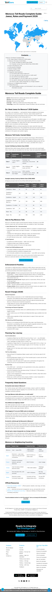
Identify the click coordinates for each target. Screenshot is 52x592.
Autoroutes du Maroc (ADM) (14, 485)
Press (7, 551)
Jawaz (8, 489)
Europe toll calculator (41, 551)
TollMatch (21, 567)
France (7, 462)
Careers (8, 549)
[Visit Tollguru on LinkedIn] (26, 581)
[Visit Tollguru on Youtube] (24, 581)
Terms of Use (42, 508)
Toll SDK (21, 549)
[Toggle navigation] (46, 2)
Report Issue (26, 502)
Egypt (7, 472)
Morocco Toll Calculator (26, 260)
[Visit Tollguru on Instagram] (29, 581)
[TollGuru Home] (9, 2)
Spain (7, 455)
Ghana (7, 477)
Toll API (21, 547)
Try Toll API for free (32, 2)
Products (21, 545)
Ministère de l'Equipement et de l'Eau (16, 490)
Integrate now (20, 535)
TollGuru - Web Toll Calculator (24, 556)
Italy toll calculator (40, 559)
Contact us (8, 555)
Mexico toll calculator (41, 565)
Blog (7, 553)
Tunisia (7, 467)
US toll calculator (40, 549)
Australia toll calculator (42, 563)
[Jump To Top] (2, 589)
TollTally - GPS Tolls (24, 565)
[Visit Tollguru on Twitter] (19, 581)
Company (8, 545)
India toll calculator (41, 553)
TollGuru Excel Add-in (24, 559)
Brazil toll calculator (41, 561)
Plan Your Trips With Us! (42, 546)
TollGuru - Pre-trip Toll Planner (24, 552)
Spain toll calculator (41, 567)
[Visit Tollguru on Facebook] (21, 581)
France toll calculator (41, 557)
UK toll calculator (40, 555)
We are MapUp (9, 547)
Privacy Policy (17, 509)
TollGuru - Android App (25, 563)
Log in (41, 2)
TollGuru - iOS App (23, 561)
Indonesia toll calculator (39, 570)
